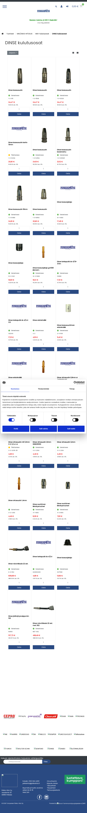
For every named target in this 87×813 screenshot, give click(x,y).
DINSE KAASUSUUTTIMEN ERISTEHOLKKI (66, 326)
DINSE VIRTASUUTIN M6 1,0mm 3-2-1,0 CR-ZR (19, 443)
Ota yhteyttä (52, 781)
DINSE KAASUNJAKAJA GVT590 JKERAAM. (43, 269)
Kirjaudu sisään (52, 783)
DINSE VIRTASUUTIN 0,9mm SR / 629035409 (67, 378)
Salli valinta (43, 429)
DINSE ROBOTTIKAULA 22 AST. (18, 564)
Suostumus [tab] (15, 389)
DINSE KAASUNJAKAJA (64, 202)
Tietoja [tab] (71, 389)
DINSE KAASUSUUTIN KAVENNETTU (64, 151)
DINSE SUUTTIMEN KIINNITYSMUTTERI (39, 505)
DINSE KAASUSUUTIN (15, 90)
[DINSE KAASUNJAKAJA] (68, 188)
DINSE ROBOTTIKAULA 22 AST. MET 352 (43, 624)
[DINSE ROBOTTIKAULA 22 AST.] (19, 546)
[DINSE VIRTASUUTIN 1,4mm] (19, 483)
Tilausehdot (51, 788)
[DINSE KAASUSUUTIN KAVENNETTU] (68, 132)
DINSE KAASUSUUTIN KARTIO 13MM (17, 143)
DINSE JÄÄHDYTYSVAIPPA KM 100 (18, 617)
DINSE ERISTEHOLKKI (39, 320)
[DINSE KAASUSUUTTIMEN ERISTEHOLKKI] (68, 308)
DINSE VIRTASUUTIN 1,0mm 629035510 (42, 443)
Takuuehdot (51, 786)
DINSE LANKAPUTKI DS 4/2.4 (42, 556)
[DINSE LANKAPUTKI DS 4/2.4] (43, 542)
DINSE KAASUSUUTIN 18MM (18, 209)
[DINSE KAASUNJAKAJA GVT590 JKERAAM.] (43, 251)
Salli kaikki (71, 429)
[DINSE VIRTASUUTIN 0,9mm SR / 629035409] (68, 363)
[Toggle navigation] (5, 6)
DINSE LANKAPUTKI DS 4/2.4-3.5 (18, 321)
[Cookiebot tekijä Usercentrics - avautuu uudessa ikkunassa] (75, 382)
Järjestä (12, 53)
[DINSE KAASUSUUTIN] (19, 72)
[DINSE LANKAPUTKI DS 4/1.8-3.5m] (68, 247)
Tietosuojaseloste (53, 790)
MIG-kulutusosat (42, 33)
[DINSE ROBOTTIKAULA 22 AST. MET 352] (43, 605)
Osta (19, 114)
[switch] (33, 420)
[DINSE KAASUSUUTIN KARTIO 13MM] (19, 128)
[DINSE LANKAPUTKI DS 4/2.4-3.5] (19, 306)
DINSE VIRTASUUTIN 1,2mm (66, 442)
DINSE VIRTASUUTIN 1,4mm (17, 500)
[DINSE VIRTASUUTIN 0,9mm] (43, 366)
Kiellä (16, 429)
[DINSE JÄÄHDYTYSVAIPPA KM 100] (19, 602)
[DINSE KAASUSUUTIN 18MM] (19, 191)
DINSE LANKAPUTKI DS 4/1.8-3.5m (67, 262)
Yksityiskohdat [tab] (43, 389)
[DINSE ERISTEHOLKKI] (43, 306)
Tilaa (45, 761)
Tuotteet (10, 33)
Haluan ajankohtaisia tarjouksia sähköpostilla (22, 758)
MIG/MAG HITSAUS (25, 33)
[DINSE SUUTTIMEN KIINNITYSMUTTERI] (43, 485)
